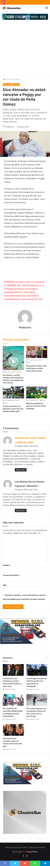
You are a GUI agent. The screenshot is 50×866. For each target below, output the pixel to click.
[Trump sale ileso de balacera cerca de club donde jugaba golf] (13, 392)
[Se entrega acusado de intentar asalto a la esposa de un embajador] (36, 670)
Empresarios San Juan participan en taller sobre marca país (36, 368)
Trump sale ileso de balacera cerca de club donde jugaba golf (13, 408)
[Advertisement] (25, 49)
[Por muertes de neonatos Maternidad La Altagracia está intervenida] (13, 700)
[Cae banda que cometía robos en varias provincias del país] (13, 730)
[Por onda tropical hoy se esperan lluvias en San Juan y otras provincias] (36, 700)
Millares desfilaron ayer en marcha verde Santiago (36, 406)
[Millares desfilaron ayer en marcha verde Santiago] (36, 392)
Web (5, 585)
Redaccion (10, 127)
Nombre (7, 565)
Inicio (6, 79)
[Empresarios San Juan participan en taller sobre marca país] (36, 352)
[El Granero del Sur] (11, 8)
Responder (20, 470)
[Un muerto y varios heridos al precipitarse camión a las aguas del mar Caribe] (13, 358)
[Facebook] (23, 856)
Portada (16, 84)
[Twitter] (26, 856)
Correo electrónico (11, 575)
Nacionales (15, 79)
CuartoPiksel (32, 852)
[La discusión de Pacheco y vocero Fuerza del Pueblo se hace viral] (13, 670)
